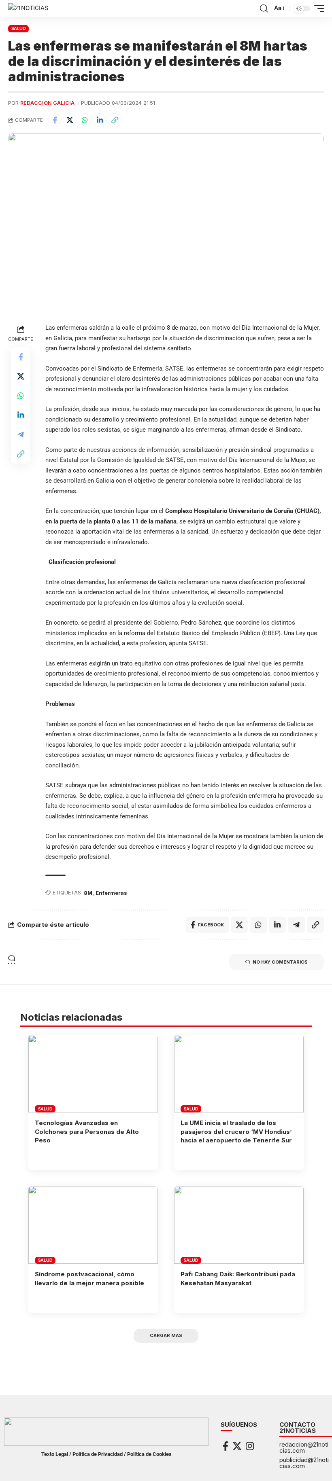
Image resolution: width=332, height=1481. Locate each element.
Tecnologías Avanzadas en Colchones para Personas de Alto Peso (87, 1131)
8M (88, 893)
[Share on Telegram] (20, 434)
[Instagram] (250, 1446)
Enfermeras (111, 893)
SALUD (18, 28)
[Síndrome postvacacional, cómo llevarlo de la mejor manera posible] (93, 1225)
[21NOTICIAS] (28, 8)
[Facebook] (225, 1446)
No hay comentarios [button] (280, 962)
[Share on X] (70, 120)
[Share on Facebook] (55, 120)
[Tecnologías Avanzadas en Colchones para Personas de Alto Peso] (93, 1073)
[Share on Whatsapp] (85, 120)
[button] (264, 8)
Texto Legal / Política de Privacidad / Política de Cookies (106, 1454)
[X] (237, 1446)
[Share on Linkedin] (99, 120)
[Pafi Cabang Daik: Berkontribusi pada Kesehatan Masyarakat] (239, 1225)
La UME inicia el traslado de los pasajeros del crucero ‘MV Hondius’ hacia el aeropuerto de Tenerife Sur (236, 1131)
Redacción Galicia (47, 103)
